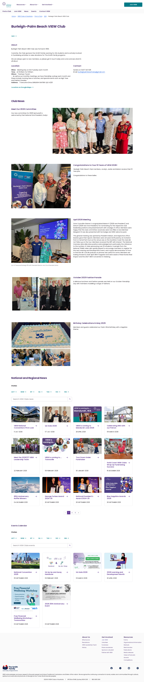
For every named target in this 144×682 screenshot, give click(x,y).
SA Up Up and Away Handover (53, 573)
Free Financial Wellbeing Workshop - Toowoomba (23, 618)
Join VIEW (133, 5)
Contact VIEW (44, 11)
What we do (86, 640)
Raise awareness (107, 647)
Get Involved (47, 5)
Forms (126, 640)
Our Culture (106, 2)
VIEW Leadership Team (89, 645)
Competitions (128, 660)
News (26, 11)
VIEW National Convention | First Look (24, 427)
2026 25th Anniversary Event (54, 605)
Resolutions (86, 642)
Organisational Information (132, 642)
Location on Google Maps (21, 87)
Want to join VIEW (110, 2)
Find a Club (7, 11)
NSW (22, 392)
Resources (21, 5)
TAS (47, 392)
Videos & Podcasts (109, 2)
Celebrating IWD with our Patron (116, 427)
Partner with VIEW (107, 652)
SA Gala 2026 (81, 572)
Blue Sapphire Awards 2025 (116, 497)
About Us (33, 5)
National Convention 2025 (23, 573)
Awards (126, 657)
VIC (57, 392)
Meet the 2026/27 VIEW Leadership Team (24, 458)
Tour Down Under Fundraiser (83, 458)
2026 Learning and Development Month (115, 573)
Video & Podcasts (129, 655)
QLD (13, 36)
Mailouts (126, 645)
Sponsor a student (108, 650)
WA (65, 392)
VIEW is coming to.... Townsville (53, 458)
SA (39, 392)
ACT (13, 392)
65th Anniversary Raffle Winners (21, 497)
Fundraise (105, 645)
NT (31, 392)
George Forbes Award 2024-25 (54, 497)
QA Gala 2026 (51, 426)
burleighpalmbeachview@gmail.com (91, 72)
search (70, 399)
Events (33, 11)
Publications (128, 650)
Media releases (128, 652)
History (84, 647)
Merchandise (128, 647)
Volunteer (105, 642)
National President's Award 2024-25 (84, 497)
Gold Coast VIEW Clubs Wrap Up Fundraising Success (117, 465)
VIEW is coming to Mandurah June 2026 (85, 427)
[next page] (78, 512)
